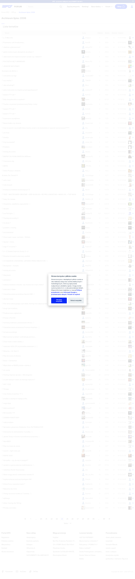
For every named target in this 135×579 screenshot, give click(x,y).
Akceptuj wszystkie (59, 300)
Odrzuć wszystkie (76, 300)
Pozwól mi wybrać (73, 294)
